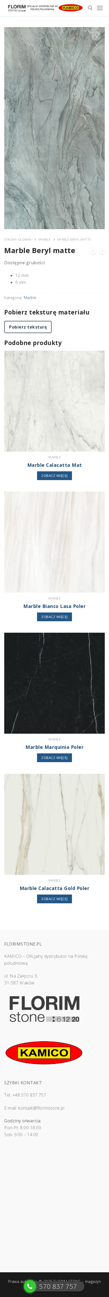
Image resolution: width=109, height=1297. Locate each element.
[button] (96, 36)
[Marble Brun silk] (102, 252)
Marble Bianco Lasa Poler (54, 606)
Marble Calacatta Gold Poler (55, 888)
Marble (44, 239)
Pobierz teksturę (28, 327)
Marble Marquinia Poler (54, 747)
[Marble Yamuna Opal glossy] (93, 252)
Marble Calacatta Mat (54, 465)
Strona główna (18, 239)
